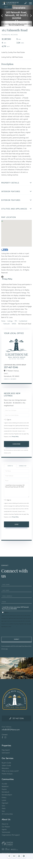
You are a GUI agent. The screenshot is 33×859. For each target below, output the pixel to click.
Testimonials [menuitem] (6, 832)
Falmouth (6, 324)
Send (16, 524)
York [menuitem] (3, 811)
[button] (3, 15)
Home (3, 321)
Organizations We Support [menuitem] (11, 835)
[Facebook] (2, 737)
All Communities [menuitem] (7, 814)
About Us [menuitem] (5, 824)
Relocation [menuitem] (5, 768)
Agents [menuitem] (4, 829)
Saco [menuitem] (3, 806)
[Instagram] (5, 737)
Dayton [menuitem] (4, 789)
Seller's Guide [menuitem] (6, 765)
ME (16, 321)
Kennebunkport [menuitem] (7, 795)
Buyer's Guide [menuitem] (6, 763)
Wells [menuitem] (3, 808)
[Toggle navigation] (30, 3)
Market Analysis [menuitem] (7, 774)
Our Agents (13, 379)
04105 (14, 324)
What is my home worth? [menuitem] (10, 771)
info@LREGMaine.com (11, 729)
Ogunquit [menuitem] (5, 803)
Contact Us (7, 379)
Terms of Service (11, 535)
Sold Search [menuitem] (6, 753)
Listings (10, 321)
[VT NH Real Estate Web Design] (16, 844)
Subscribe (16, 444)
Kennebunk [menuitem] (5, 792)
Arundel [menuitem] (4, 784)
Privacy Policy (7, 279)
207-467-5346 (11, 367)
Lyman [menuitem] (4, 800)
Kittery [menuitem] (4, 797)
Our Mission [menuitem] (6, 827)
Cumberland (23, 321)
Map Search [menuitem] (6, 750)
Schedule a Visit (22, 465)
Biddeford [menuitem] (5, 786)
